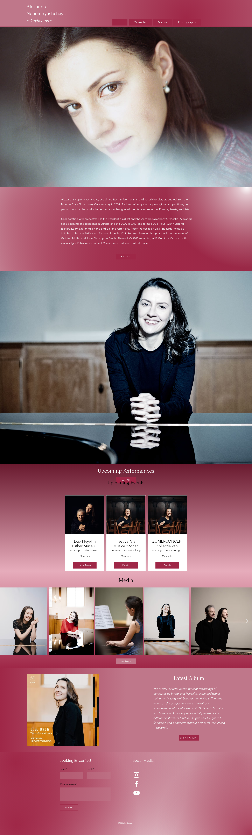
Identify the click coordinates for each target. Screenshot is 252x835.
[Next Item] (247, 621)
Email (90, 769)
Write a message (68, 784)
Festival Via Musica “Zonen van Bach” (126, 543)
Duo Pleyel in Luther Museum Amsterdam (85, 543)
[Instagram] (136, 775)
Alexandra (37, 6)
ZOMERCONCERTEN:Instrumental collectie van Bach (167, 543)
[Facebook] (136, 784)
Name (63, 769)
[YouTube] (136, 793)
